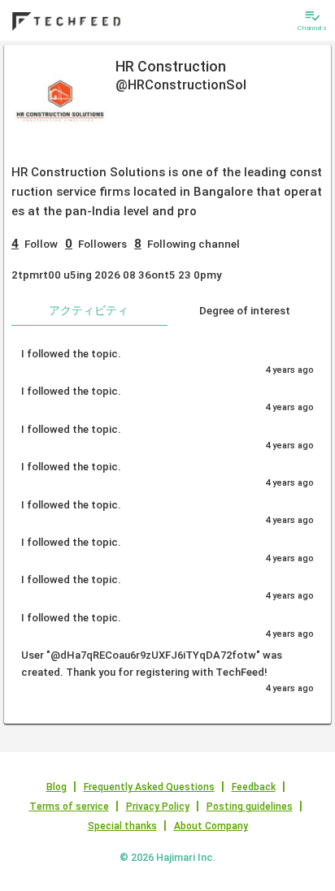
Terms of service (69, 806)
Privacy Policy (157, 806)
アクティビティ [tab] (88, 310)
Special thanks (122, 826)
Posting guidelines (250, 806)
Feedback (254, 787)
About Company (211, 826)
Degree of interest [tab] (244, 310)
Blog (56, 787)
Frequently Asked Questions (149, 787)
